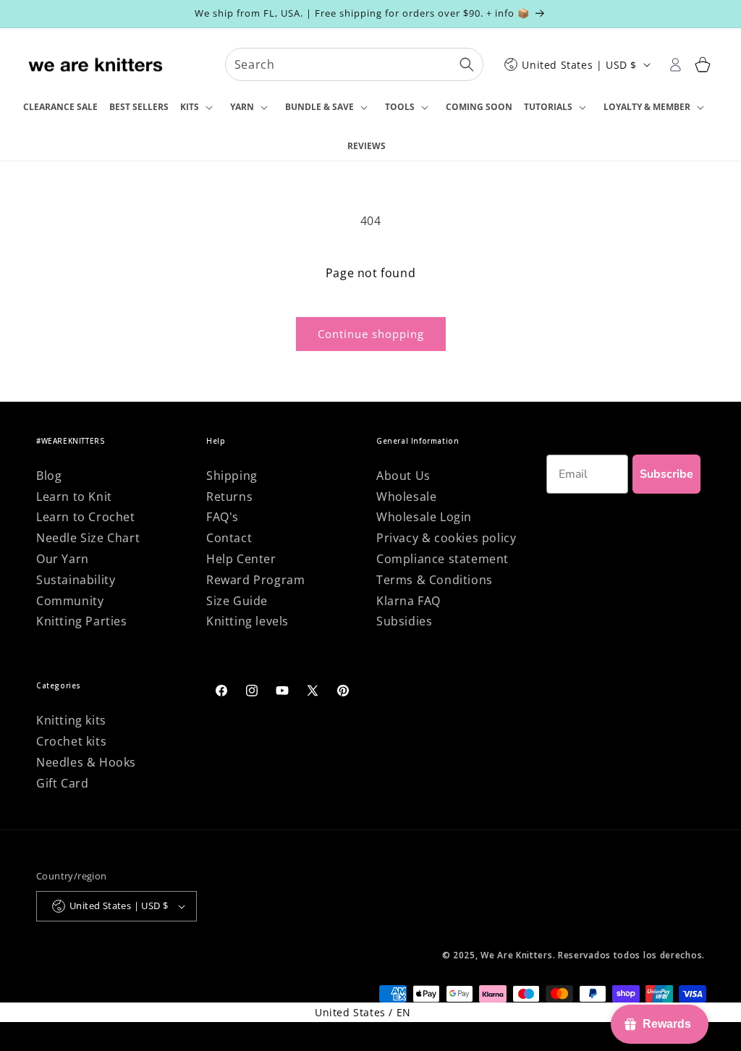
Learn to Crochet (85, 517)
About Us (403, 476)
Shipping (232, 476)
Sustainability (75, 580)
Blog (49, 476)
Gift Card (62, 783)
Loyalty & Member (647, 107)
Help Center (241, 559)
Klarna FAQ (408, 601)
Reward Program (255, 580)
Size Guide (237, 601)
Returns (229, 497)
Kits (189, 107)
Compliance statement (442, 559)
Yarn (242, 107)
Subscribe (666, 474)
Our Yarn (62, 559)
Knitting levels (247, 621)
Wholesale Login (424, 517)
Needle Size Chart (88, 538)
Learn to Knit (74, 497)
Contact (229, 538)
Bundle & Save (319, 107)
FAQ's (222, 517)
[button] (199, 108)
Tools (400, 107)
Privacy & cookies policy (446, 538)
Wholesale (406, 497)
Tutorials (548, 107)
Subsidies (404, 621)
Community (69, 601)
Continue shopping (371, 333)
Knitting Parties (81, 621)
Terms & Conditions (434, 580)
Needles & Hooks (86, 762)
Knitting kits (71, 720)
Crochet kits (71, 741)
